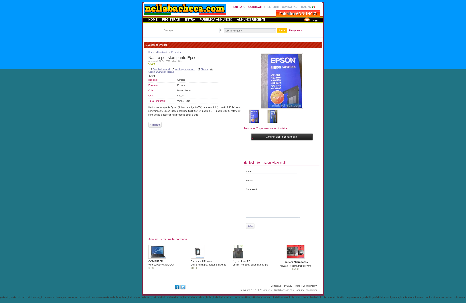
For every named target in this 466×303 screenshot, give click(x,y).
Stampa (204, 69)
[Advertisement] (310, 150)
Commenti (251, 189)
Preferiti (272, 6)
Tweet (152, 76)
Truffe (297, 286)
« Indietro (155, 125)
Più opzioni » (295, 30)
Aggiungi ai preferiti (185, 69)
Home (152, 19)
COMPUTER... (156, 261)
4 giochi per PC (241, 261)
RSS (315, 20)
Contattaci (290, 6)
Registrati (254, 6)
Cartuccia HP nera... (202, 261)
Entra (237, 6)
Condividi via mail (161, 69)
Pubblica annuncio (216, 19)
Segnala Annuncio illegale (161, 72)
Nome (249, 171)
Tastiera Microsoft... (295, 261)
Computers (176, 52)
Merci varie (162, 52)
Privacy (288, 286)
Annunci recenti (251, 19)
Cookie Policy (310, 286)
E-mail (249, 180)
